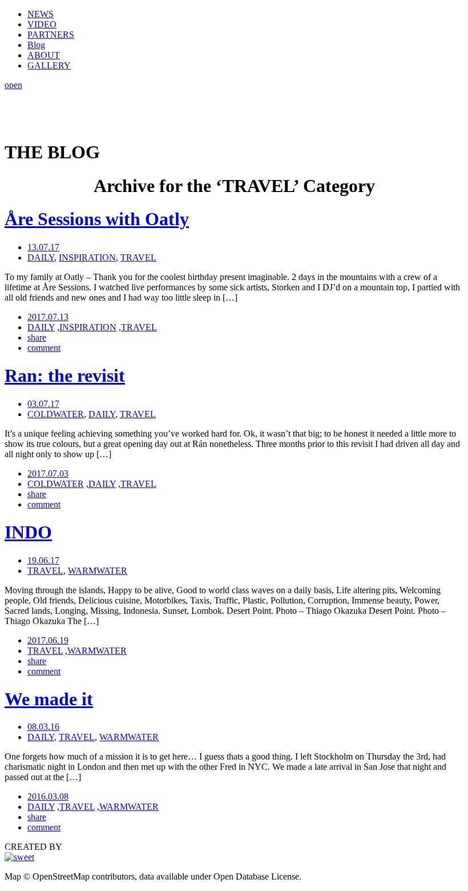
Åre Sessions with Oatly (97, 219)
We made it (49, 699)
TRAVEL (138, 257)
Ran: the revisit (65, 375)
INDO (28, 532)
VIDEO (42, 24)
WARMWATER (97, 571)
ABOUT (43, 55)
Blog (36, 45)
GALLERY (49, 65)
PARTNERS (50, 34)
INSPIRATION (87, 257)
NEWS (40, 14)
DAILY (40, 257)
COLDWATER (55, 414)
